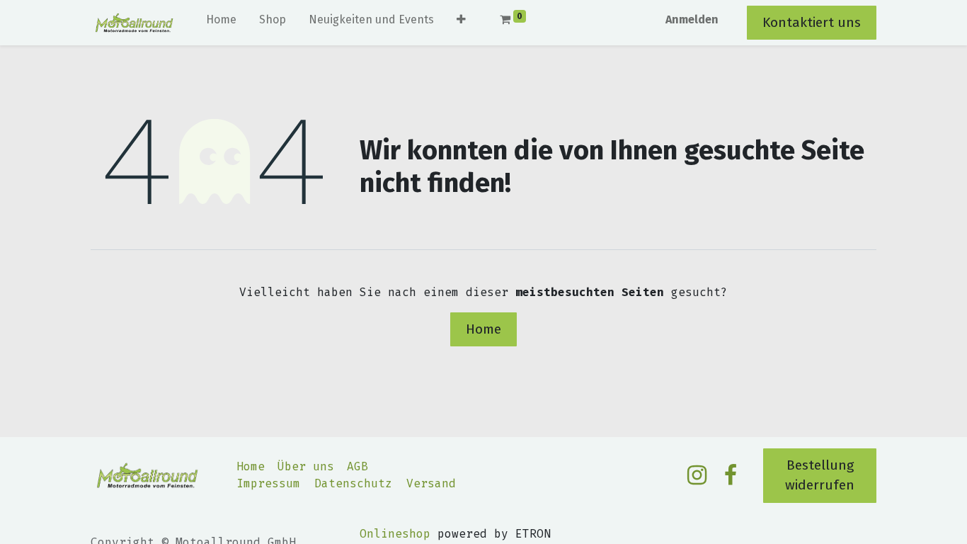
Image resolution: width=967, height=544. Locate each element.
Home (483, 329)
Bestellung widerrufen (819, 475)
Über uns (305, 466)
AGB (357, 466)
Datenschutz (353, 483)
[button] (461, 22)
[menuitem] (221, 22)
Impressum (268, 483)
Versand (431, 483)
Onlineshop (395, 533)
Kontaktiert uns (811, 22)
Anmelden (692, 19)
